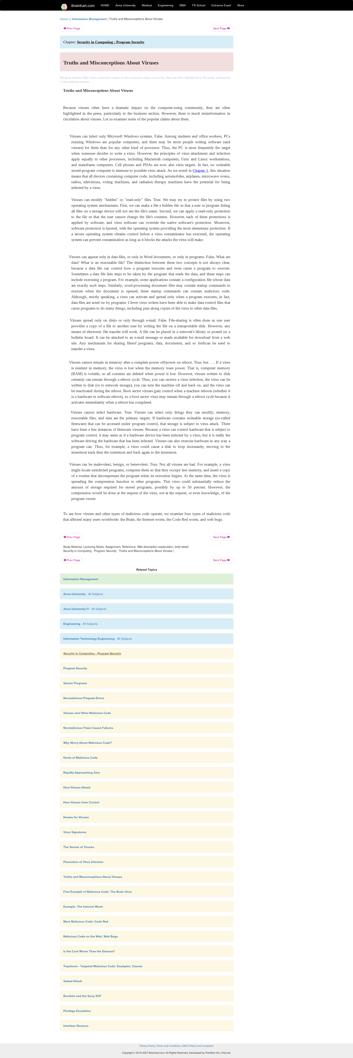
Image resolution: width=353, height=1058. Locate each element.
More (240, 5)
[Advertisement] (266, 78)
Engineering (165, 5)
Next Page (220, 28)
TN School (198, 5)
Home (64, 19)
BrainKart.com (83, 6)
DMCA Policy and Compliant (197, 1046)
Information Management (89, 19)
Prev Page (73, 28)
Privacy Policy (147, 1046)
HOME (105, 5)
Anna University (125, 5)
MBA (183, 5)
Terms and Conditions (168, 1046)
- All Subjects (83, 594)
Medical (147, 5)
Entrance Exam (221, 5)
